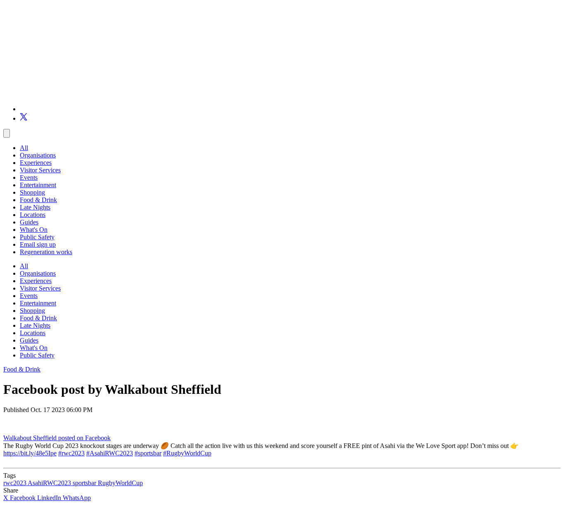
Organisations (38, 155)
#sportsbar (148, 453)
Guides (29, 222)
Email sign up (38, 244)
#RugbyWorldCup (187, 453)
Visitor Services (40, 170)
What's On (33, 229)
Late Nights (35, 207)
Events (29, 177)
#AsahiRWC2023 (109, 453)
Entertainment (38, 184)
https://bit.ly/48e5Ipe (30, 453)
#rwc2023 (71, 453)
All (24, 147)
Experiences (36, 162)
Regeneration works (46, 251)
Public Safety (37, 237)
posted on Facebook (84, 437)
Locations (32, 214)
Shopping (32, 192)
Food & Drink (38, 199)
